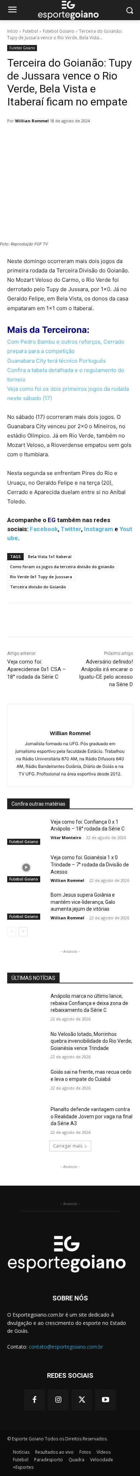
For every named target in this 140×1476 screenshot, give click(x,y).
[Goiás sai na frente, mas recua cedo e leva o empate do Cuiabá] (26, 1082)
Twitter (71, 529)
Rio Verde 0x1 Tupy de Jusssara (41, 576)
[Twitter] (82, 1400)
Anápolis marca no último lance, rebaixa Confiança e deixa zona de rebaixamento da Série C (89, 1003)
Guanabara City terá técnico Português (57, 360)
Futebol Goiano (58, 31)
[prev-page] (11, 931)
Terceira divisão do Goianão (38, 586)
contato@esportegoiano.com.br (66, 1346)
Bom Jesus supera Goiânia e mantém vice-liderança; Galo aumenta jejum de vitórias (83, 902)
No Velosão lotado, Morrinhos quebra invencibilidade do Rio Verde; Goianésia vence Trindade (91, 1041)
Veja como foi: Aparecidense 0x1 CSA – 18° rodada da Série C (36, 669)
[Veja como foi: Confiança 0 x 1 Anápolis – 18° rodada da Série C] (26, 832)
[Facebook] (34, 1400)
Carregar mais (67, 1146)
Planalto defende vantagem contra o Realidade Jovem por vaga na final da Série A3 (91, 1116)
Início (12, 31)
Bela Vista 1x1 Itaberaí (49, 556)
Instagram (98, 529)
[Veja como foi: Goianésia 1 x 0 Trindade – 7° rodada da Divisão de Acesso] (26, 867)
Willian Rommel (32, 120)
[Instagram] (58, 1400)
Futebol (30, 31)
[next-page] (23, 931)
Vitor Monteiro (66, 837)
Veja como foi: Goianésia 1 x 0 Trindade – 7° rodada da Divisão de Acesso (90, 864)
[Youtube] (105, 1400)
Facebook (44, 529)
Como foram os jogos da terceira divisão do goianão (62, 566)
